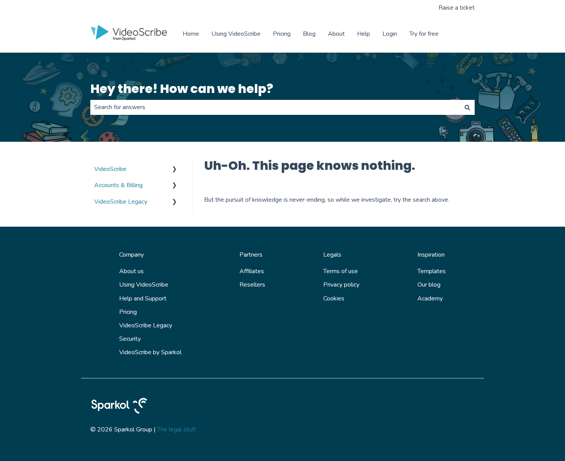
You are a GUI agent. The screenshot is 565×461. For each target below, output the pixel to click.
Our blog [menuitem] (428, 284)
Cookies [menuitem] (333, 298)
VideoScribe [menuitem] (110, 169)
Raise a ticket (457, 7)
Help (363, 34)
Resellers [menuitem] (252, 284)
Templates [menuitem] (431, 271)
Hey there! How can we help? (181, 88)
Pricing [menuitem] (128, 312)
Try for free (424, 34)
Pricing (282, 34)
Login (389, 34)
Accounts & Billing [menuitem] (118, 185)
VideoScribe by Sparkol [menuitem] (150, 352)
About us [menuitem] (131, 271)
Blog (309, 34)
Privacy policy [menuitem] (341, 284)
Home (191, 34)
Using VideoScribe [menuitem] (143, 284)
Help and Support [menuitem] (142, 298)
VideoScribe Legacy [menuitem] (120, 201)
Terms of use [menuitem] (340, 271)
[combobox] (275, 107)
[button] (174, 169)
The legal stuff (176, 429)
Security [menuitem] (130, 339)
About (336, 34)
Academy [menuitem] (430, 298)
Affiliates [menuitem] (251, 271)
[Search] (467, 107)
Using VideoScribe (236, 34)
